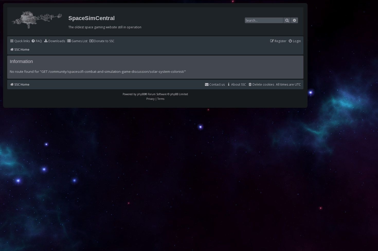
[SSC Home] (37, 18)
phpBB (141, 94)
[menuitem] (36, 41)
